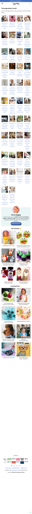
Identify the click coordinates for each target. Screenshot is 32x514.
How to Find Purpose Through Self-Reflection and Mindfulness (27, 163)
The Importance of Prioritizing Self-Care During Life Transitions (27, 26)
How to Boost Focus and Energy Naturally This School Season (27, 127)
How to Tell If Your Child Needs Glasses (5, 57)
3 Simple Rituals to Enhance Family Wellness (12, 72)
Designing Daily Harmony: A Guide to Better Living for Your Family (27, 109)
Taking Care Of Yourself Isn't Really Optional (12, 25)
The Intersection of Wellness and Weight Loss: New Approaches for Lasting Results (5, 199)
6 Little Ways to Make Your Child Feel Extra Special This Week (5, 109)
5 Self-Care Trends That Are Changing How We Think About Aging (12, 90)
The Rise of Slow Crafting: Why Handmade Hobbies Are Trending (27, 74)
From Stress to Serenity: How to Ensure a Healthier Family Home (12, 143)
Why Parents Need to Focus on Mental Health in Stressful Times (20, 109)
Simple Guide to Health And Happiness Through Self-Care (20, 179)
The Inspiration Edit (15, 470)
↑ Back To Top (24, 467)
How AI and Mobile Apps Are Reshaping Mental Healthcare (5, 90)
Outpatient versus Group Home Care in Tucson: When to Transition (12, 163)
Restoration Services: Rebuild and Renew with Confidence (27, 179)
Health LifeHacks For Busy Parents (12, 41)
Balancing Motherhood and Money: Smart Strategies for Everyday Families (27, 144)
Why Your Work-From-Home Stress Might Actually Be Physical (27, 43)
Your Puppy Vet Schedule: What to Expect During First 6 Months (5, 74)
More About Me (16, 223)
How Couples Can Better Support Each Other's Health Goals (20, 26)
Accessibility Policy (16, 467)
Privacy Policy (8, 467)
